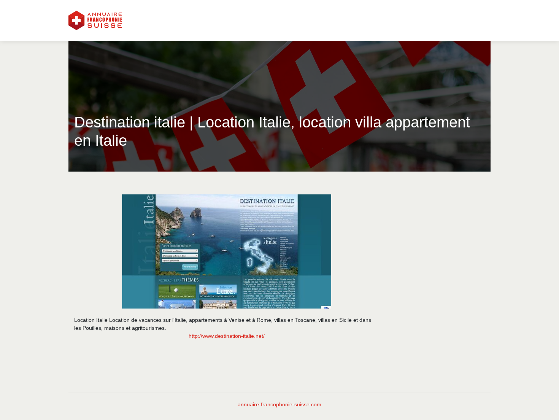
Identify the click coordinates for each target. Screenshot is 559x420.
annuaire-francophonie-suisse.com (279, 404)
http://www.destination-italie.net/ (227, 336)
